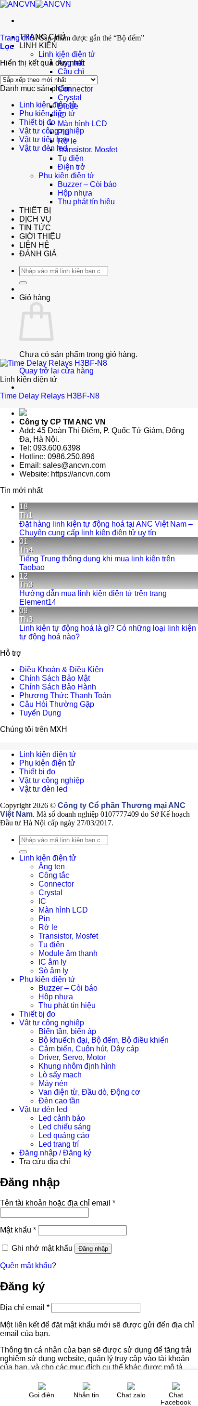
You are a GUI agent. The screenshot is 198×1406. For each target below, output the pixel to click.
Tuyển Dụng (40, 713)
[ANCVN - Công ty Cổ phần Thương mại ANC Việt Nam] (35, 4)
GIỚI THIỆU (40, 236)
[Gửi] (23, 282)
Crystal (70, 97)
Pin (44, 919)
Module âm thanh (68, 953)
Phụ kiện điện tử (66, 176)
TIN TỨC (35, 228)
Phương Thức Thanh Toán (65, 695)
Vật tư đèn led (43, 148)
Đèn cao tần (59, 1101)
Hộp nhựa (75, 193)
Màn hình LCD (82, 123)
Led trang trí (58, 1144)
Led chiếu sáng (64, 1127)
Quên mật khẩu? (28, 1265)
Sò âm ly (53, 971)
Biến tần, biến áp (67, 1031)
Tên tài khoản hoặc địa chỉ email (57, 1203)
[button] (7, 46)
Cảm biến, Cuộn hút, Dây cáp (88, 1049)
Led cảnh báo (61, 1118)
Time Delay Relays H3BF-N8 (49, 396)
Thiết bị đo (37, 122)
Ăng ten (51, 866)
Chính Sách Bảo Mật (54, 678)
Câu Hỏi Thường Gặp (56, 704)
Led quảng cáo (63, 1135)
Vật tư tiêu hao (44, 139)
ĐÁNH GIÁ (38, 254)
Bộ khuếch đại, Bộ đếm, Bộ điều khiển (103, 1040)
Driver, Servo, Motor (72, 1057)
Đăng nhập (93, 1248)
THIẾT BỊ (35, 210)
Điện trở (72, 167)
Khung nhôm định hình (77, 1066)
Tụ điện (71, 158)
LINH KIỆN (38, 45)
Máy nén (53, 1083)
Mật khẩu (18, 1230)
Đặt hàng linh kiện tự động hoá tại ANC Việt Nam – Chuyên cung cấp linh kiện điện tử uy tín (106, 528)
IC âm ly (52, 962)
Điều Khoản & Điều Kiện (61, 669)
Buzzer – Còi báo (87, 184)
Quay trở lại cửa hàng (56, 371)
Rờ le (48, 927)
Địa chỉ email (25, 1307)
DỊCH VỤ (35, 219)
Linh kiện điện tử (67, 54)
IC (42, 901)
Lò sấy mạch (60, 1075)
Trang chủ (17, 38)
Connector (75, 89)
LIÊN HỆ (34, 245)
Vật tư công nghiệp (51, 131)
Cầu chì (71, 71)
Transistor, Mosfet (87, 150)
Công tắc (53, 875)
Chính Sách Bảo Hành (57, 687)
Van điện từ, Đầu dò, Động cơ (89, 1092)
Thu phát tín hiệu (86, 202)
